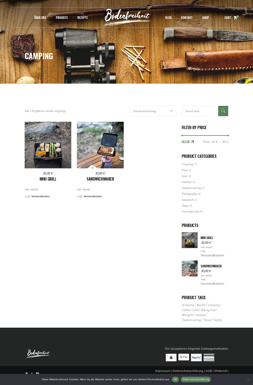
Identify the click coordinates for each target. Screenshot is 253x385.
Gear (184, 176)
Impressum (162, 371)
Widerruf (220, 371)
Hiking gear (208, 310)
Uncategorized (190, 211)
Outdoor (186, 182)
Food (184, 170)
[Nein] (248, 379)
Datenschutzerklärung (188, 371)
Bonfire (201, 305)
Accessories (188, 305)
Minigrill (187, 315)
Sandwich (187, 200)
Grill (195, 310)
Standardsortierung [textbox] (144, 111)
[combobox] (153, 111)
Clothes (186, 310)
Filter (185, 142)
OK (175, 379)
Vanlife (217, 320)
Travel (207, 320)
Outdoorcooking (191, 188)
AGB (209, 371)
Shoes (185, 206)
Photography (189, 194)
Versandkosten (212, 255)
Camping (187, 164)
